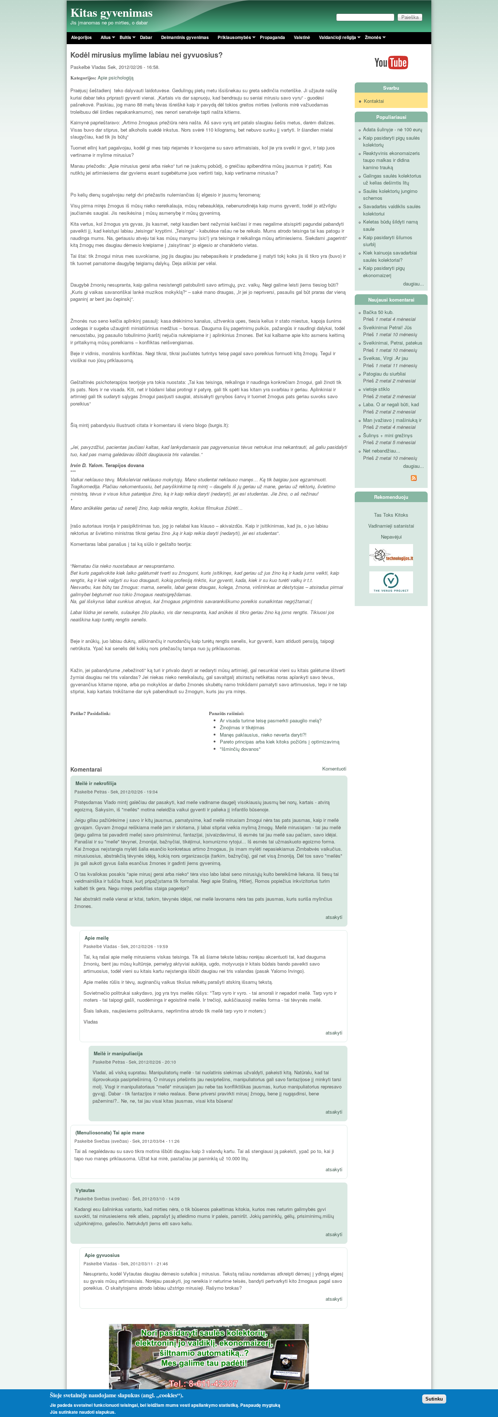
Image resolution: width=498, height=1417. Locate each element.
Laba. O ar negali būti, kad (391, 404)
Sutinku (434, 1398)
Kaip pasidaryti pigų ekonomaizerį (384, 271)
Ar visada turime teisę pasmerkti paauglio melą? (271, 720)
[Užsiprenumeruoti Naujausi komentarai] (391, 479)
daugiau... (413, 283)
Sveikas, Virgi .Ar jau (385, 357)
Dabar (146, 37)
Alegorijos (81, 37)
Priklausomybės (232, 38)
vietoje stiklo (376, 388)
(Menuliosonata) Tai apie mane (109, 1132)
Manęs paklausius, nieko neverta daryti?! (263, 734)
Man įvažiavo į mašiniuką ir (392, 419)
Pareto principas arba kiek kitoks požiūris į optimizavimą (279, 741)
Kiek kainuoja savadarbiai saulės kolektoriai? (390, 256)
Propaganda (272, 37)
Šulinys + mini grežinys (388, 435)
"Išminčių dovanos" (240, 748)
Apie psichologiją (115, 77)
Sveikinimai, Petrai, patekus (393, 342)
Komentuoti (334, 768)
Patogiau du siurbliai (384, 373)
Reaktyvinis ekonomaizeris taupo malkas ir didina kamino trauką (391, 160)
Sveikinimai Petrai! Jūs (387, 327)
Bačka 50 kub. (378, 311)
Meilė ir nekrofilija (95, 783)
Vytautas (85, 1190)
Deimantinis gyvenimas (185, 37)
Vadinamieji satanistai (391, 525)
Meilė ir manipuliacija (118, 1053)
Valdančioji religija (335, 38)
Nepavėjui (391, 536)
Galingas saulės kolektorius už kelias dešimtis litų (392, 179)
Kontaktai (374, 100)
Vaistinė (302, 37)
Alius (103, 38)
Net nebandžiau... (381, 450)
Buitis (123, 38)
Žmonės (371, 38)
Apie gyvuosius (102, 1254)
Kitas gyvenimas (111, 12)
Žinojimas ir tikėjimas (242, 727)
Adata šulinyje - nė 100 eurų (392, 129)
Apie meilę (97, 937)
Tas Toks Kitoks (391, 514)
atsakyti (334, 916)
